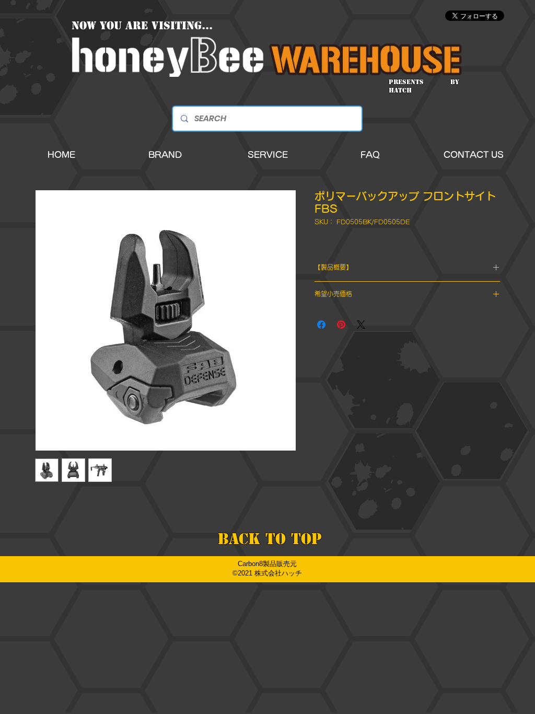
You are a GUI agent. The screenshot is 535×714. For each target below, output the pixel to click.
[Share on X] (361, 324)
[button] (165, 155)
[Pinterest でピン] (341, 324)
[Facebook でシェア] (321, 324)
